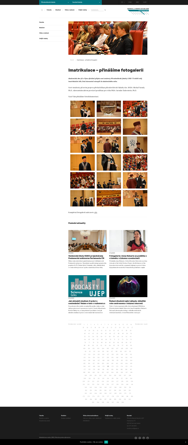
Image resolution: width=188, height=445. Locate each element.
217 (122, 378)
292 (130, 399)
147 (99, 360)
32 (101, 330)
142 (126, 357)
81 (105, 342)
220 (84, 381)
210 (90, 378)
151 (117, 360)
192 (103, 372)
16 (87, 327)
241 (132, 384)
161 (112, 363)
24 (119, 327)
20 (103, 327)
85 (122, 342)
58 (109, 336)
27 (132, 327)
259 (120, 390)
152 (122, 360)
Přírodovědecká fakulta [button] (48, 2)
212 (99, 378)
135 (94, 357)
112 (90, 351)
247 (110, 387)
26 (128, 327)
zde (95, 212)
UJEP (144, 2)
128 (112, 354)
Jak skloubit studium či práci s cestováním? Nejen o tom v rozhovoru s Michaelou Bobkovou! (86, 303)
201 (95, 375)
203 (105, 375)
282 (132, 396)
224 (103, 381)
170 (103, 366)
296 (108, 402)
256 (105, 390)
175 (126, 366)
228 (122, 381)
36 (118, 330)
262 (86, 393)
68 (102, 339)
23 (115, 327)
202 (100, 375)
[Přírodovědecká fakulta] (42, 9)
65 (89, 339)
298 (118, 402)
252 (86, 390)
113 (94, 351)
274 (93, 396)
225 (108, 381)
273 (89, 396)
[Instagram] (140, 438)
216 (117, 378)
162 (117, 363)
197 (127, 372)
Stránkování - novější (74, 324)
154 (131, 360)
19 (99, 327)
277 (108, 396)
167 (89, 366)
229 (127, 381)
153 (126, 360)
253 (91, 390)
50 (127, 333)
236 (108, 384)
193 (108, 372)
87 (130, 342)
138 (108, 357)
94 (110, 345)
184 (117, 369)
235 (103, 384)
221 (88, 381)
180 (99, 369)
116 (107, 351)
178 (89, 369)
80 (102, 342)
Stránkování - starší (141, 324)
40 (85, 333)
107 (117, 348)
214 (108, 378)
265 (100, 393)
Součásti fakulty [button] (77, 2)
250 (125, 387)
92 (101, 345)
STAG (130, 2)
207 (125, 375)
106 (113, 348)
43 (97, 333)
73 (122, 339)
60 (118, 336)
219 (131, 378)
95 (114, 345)
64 (85, 339)
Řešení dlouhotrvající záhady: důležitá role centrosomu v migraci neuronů (127, 302)
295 (103, 402)
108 (122, 348)
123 (89, 354)
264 (95, 393)
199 (86, 375)
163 (122, 363)
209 (85, 378)
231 (84, 384)
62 (126, 336)
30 (93, 330)
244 (95, 387)
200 (90, 375)
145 (89, 360)
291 (125, 399)
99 (131, 345)
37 (122, 330)
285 (96, 399)
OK (106, 442)
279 (118, 396)
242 (86, 387)
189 (89, 372)
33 (105, 330)
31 (97, 330)
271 (130, 393)
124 (94, 354)
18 (95, 327)
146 (94, 360)
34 (110, 330)
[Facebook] (136, 438)
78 (93, 342)
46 (110, 333)
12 (123, 324)
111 (85, 351)
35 (114, 330)
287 (105, 399)
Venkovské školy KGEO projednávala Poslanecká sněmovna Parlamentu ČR (86, 257)
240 (127, 384)
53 (89, 336)
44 (101, 333)
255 (100, 390)
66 (93, 339)
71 (114, 339)
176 (131, 366)
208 (130, 375)
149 (108, 360)
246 (105, 387)
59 (114, 336)
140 (117, 357)
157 (94, 363)
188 (84, 372)
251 (130, 387)
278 (113, 396)
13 (127, 324)
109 (127, 348)
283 (86, 399)
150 (113, 360)
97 (122, 345)
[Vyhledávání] (105, 10)
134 (89, 357)
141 (122, 357)
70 (110, 339)
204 (110, 375)
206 (120, 375)
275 (98, 396)
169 (99, 366)
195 (117, 372)
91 (97, 345)
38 (126, 330)
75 (131, 339)
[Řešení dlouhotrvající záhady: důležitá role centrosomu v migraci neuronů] (128, 286)
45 (106, 333)
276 (103, 396)
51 (131, 333)
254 (96, 390)
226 (112, 381)
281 (127, 396)
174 (122, 366)
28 (85, 330)
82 (110, 342)
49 (123, 333)
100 (84, 348)
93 (105, 345)
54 (93, 336)
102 (94, 348)
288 (110, 399)
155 (84, 363)
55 (97, 336)
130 (122, 354)
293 (93, 402)
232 (88, 384)
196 (122, 372)
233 (93, 384)
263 (91, 393)
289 (115, 399)
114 (99, 351)
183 (112, 369)
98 (126, 345)
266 (105, 393)
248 (115, 387)
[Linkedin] (143, 438)
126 (103, 354)
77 (89, 342)
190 (94, 372)
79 (97, 342)
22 (111, 327)
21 (107, 327)
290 (120, 399)
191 (98, 372)
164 (126, 363)
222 (93, 381)
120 (126, 351)
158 (98, 363)
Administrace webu (45, 437)
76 (85, 342)
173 (117, 366)
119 (121, 351)
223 (98, 381)
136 (98, 357)
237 (113, 384)
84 (118, 342)
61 (122, 336)
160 (108, 363)
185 (122, 369)
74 (126, 339)
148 (103, 360)
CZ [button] (122, 2)
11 (119, 324)
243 (91, 387)
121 (130, 351)
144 (84, 360)
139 (112, 357)
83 (114, 342)
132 (131, 354)
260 (125, 390)
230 (132, 381)
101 (89, 348)
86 (126, 342)
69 (106, 339)
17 (91, 327)
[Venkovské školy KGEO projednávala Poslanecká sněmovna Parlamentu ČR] (87, 241)
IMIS (137, 2)
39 (130, 330)
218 (126, 378)
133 (84, 357)
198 (131, 372)
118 (116, 351)
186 (126, 369)
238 (117, 384)
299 (123, 402)
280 (122, 396)
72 (118, 339)
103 (98, 348)
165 (131, 363)
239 (122, 384)
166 (85, 366)
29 (89, 330)
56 (101, 336)
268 (115, 393)
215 (112, 378)
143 (131, 357)
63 (130, 336)
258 (115, 390)
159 (103, 363)
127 (108, 354)
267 (110, 393)
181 (103, 369)
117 (112, 351)
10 (115, 324)
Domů (72, 60)
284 (91, 399)
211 (94, 378)
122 (85, 354)
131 (126, 354)
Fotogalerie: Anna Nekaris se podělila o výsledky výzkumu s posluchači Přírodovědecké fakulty (128, 258)
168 (94, 366)
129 (117, 354)
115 (103, 351)
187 (131, 369)
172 (112, 366)
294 (98, 402)
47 (114, 333)
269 (120, 393)
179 (94, 369)
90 (93, 345)
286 (100, 399)
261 (130, 390)
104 (103, 348)
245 (100, 387)
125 (99, 354)
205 (115, 375)
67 (97, 339)
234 (98, 384)
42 (93, 333)
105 (108, 348)
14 (131, 324)
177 (85, 369)
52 (85, 336)
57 (105, 336)
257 (110, 390)
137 (103, 357)
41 (89, 333)
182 (108, 369)
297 (113, 402)
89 (88, 345)
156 (89, 363)
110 (131, 348)
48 (118, 333)
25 (124, 327)
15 (83, 327)
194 (112, 372)
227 (117, 381)
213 (103, 378)
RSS (53, 437)
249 (120, 387)
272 (84, 396)
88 (84, 345)
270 (125, 393)
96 (118, 345)
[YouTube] (147, 438)
